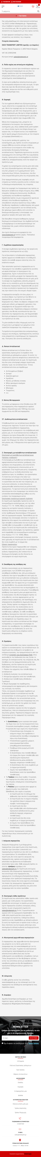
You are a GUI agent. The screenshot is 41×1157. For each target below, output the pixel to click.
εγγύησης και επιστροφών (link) (20, 655)
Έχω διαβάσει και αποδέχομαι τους (21, 1043)
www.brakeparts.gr (8, 235)
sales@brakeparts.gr (21, 57)
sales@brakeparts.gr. (9, 869)
